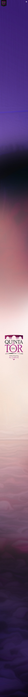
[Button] (14, 359)
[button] (26, 1)
